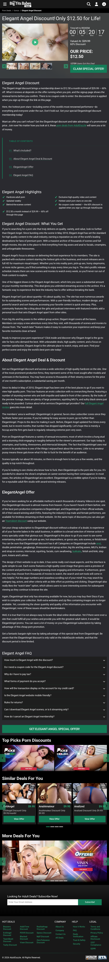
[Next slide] (66, 66)
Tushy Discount (10, 945)
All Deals (60, 938)
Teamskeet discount (16, 521)
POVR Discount (26, 933)
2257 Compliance (96, 943)
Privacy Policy (97, 933)
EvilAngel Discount (7, 934)
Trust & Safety (79, 940)
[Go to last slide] (4, 66)
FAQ (75, 930)
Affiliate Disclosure (95, 937)
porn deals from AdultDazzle (71, 125)
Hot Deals (8, 921)
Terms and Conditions (95, 927)
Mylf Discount (43, 936)
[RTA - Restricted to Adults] (102, 957)
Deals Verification (78, 935)
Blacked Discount (24, 937)
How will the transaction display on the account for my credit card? (39, 688)
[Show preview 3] (35, 66)
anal (98, 543)
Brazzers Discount (7, 927)
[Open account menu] (96, 4)
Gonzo (16, 10)
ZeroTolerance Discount (43, 941)
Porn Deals (6, 10)
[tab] (48, 826)
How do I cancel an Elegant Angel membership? (29, 716)
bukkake (76, 551)
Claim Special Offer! (88, 68)
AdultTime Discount (24, 927)
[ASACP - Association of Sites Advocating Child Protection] (91, 957)
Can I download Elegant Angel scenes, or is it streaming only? (36, 709)
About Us (60, 926)
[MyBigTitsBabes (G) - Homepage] (35, 4)
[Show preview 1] (12, 66)
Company (60, 921)
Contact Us (61, 934)
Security (76, 944)
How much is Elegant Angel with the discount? (28, 660)
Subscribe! (90, 902)
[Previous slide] (3, 758)
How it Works (79, 926)
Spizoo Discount (44, 933)
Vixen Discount (26, 942)
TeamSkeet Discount (8, 940)
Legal (93, 921)
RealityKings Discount (42, 927)
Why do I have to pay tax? (17, 674)
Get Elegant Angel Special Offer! (54, 729)
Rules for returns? (13, 702)
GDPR (93, 948)
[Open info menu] (104, 4)
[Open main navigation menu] (5, 4)
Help (75, 921)
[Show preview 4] (46, 66)
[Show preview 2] (23, 66)
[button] (12, 66)
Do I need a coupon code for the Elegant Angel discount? (34, 667)
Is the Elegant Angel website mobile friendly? (27, 695)
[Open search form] (89, 4)
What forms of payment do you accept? (25, 681)
